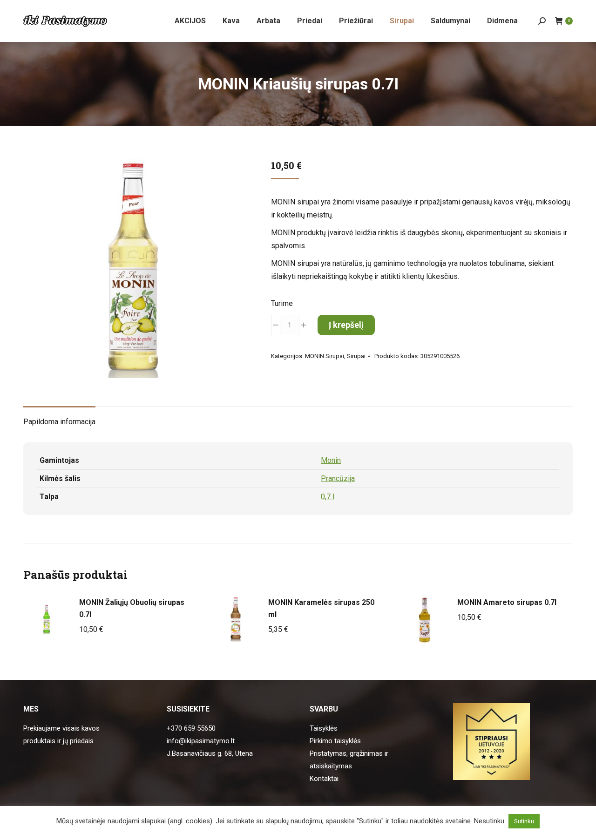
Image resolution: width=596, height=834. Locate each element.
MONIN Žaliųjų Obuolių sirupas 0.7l (131, 608)
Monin (331, 460)
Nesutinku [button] (489, 821)
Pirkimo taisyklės (335, 741)
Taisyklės (324, 728)
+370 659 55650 (191, 728)
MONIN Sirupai (324, 356)
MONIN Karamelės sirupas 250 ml (321, 608)
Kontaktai (324, 778)
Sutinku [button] (524, 821)
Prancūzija (338, 478)
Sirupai (356, 356)
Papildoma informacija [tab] (59, 421)
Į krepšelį (346, 325)
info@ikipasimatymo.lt (201, 741)
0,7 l (327, 496)
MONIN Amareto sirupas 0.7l (506, 602)
